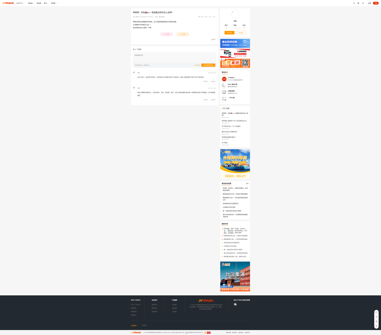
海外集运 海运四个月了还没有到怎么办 (234, 121)
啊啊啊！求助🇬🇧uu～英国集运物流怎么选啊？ (235, 114)
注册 (375, 3)
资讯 (45, 3)
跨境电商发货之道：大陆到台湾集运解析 (235, 194)
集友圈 (39, 3)
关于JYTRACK (135, 304)
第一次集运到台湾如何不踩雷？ (232, 211)
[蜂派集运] (235, 164)
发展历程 (134, 311)
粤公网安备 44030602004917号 (195, 332)
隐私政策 (241, 332)
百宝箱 (53, 3)
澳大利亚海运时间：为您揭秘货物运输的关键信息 (235, 216)
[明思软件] (235, 43)
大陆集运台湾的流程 (229, 207)
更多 (247, 183)
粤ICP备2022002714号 (178, 332)
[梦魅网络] (235, 53)
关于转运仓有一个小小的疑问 (231, 126)
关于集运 (225, 142)
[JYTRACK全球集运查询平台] (206, 301)
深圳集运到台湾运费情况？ (231, 203)
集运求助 (162, 17)
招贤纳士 (134, 315)
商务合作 (154, 304)
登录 (369, 3)
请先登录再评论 (208, 65)
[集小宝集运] (235, 63)
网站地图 (228, 332)
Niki (134, 17)
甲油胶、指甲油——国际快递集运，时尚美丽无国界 (235, 189)
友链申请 (154, 311)
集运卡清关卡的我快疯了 (230, 131)
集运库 (30, 3)
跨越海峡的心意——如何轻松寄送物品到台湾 (235, 199)
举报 (214, 81)
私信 (241, 32)
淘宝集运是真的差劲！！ (230, 137)
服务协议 (234, 332)
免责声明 (247, 332)
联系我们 (134, 308)
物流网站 (144, 325)
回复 (206, 81)
